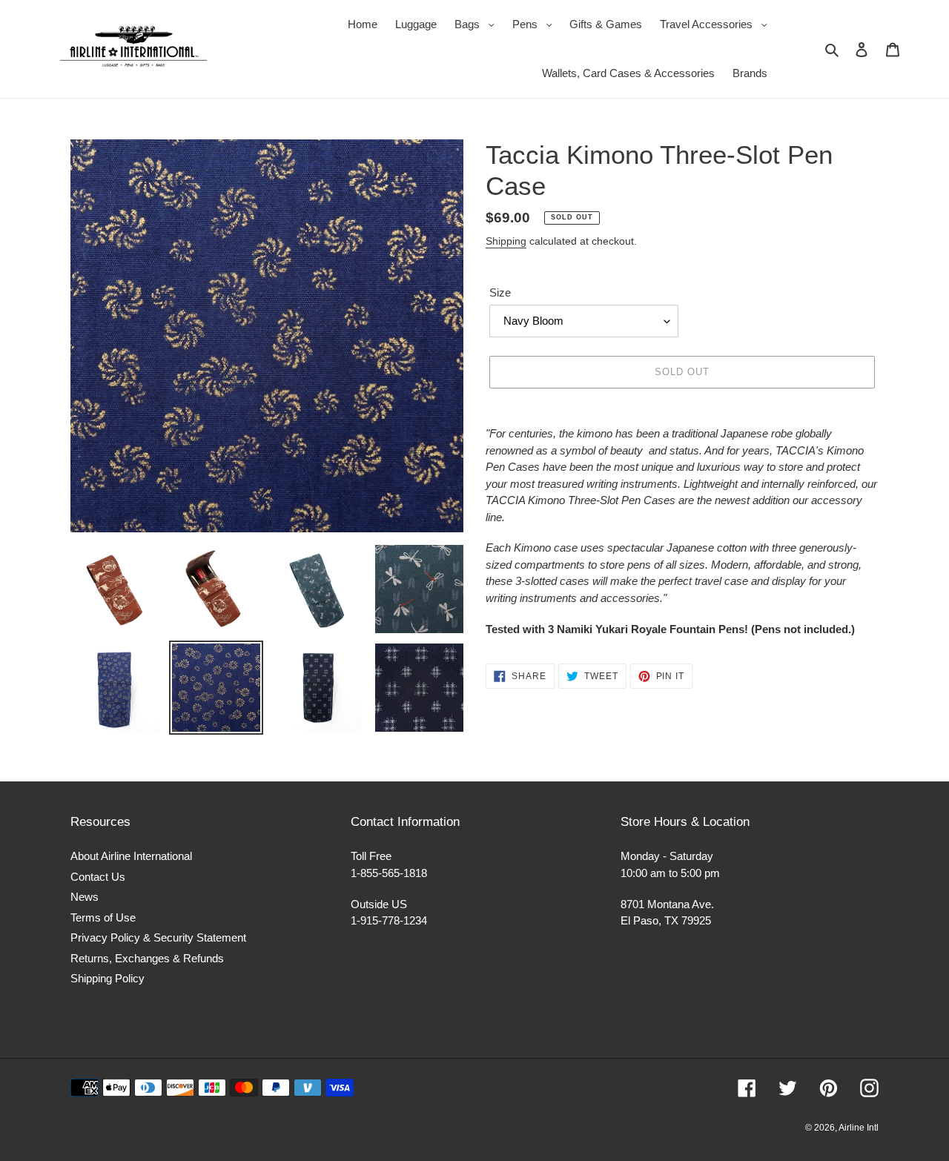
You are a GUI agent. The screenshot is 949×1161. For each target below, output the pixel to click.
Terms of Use (103, 917)
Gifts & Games (605, 24)
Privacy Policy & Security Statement (158, 937)
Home (362, 24)
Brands (750, 73)
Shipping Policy (107, 978)
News (84, 896)
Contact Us (97, 876)
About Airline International (131, 856)
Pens (536, 23)
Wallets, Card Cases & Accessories (628, 73)
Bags (478, 23)
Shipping (506, 241)
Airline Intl (859, 1127)
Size (500, 292)
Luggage (416, 24)
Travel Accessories (717, 23)
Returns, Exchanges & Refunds (147, 958)
